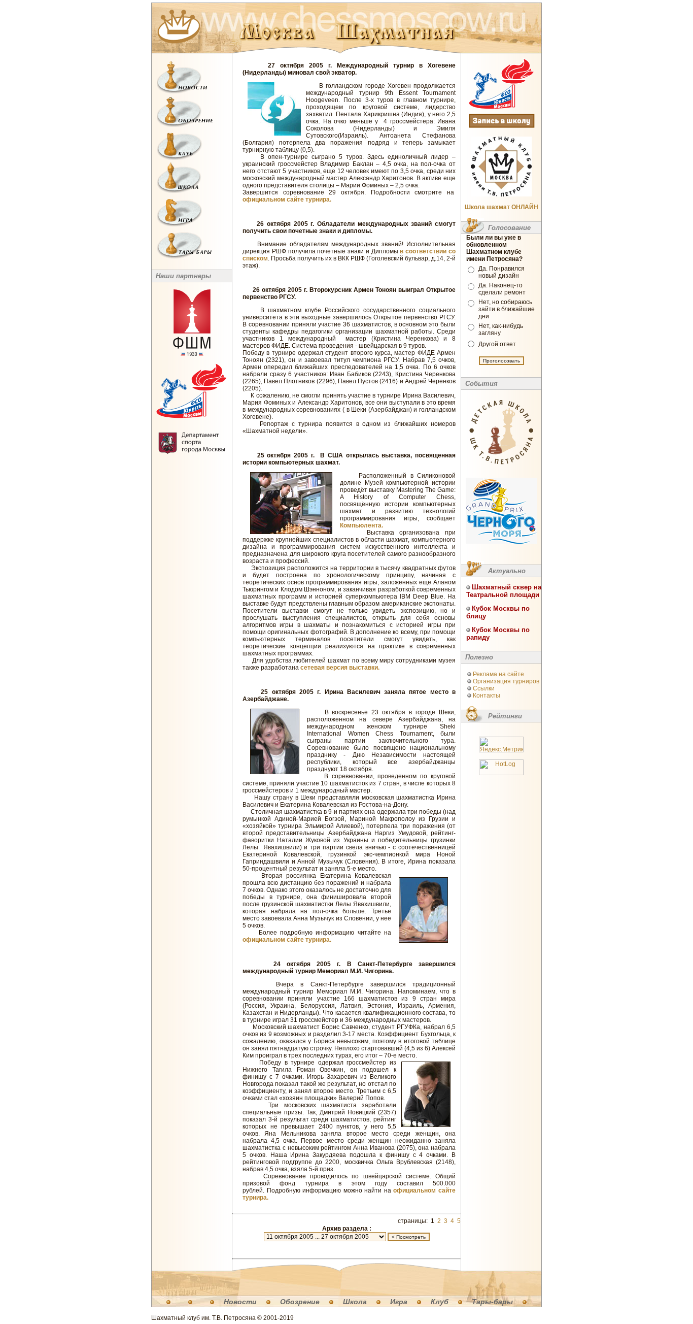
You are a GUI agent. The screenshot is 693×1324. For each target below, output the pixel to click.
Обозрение (300, 1302)
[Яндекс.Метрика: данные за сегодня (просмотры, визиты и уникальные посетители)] (501, 744)
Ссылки (484, 688)
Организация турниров (506, 681)
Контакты (486, 695)
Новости (240, 1302)
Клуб (439, 1302)
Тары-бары (492, 1302)
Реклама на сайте (498, 674)
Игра (398, 1302)
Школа (355, 1302)
